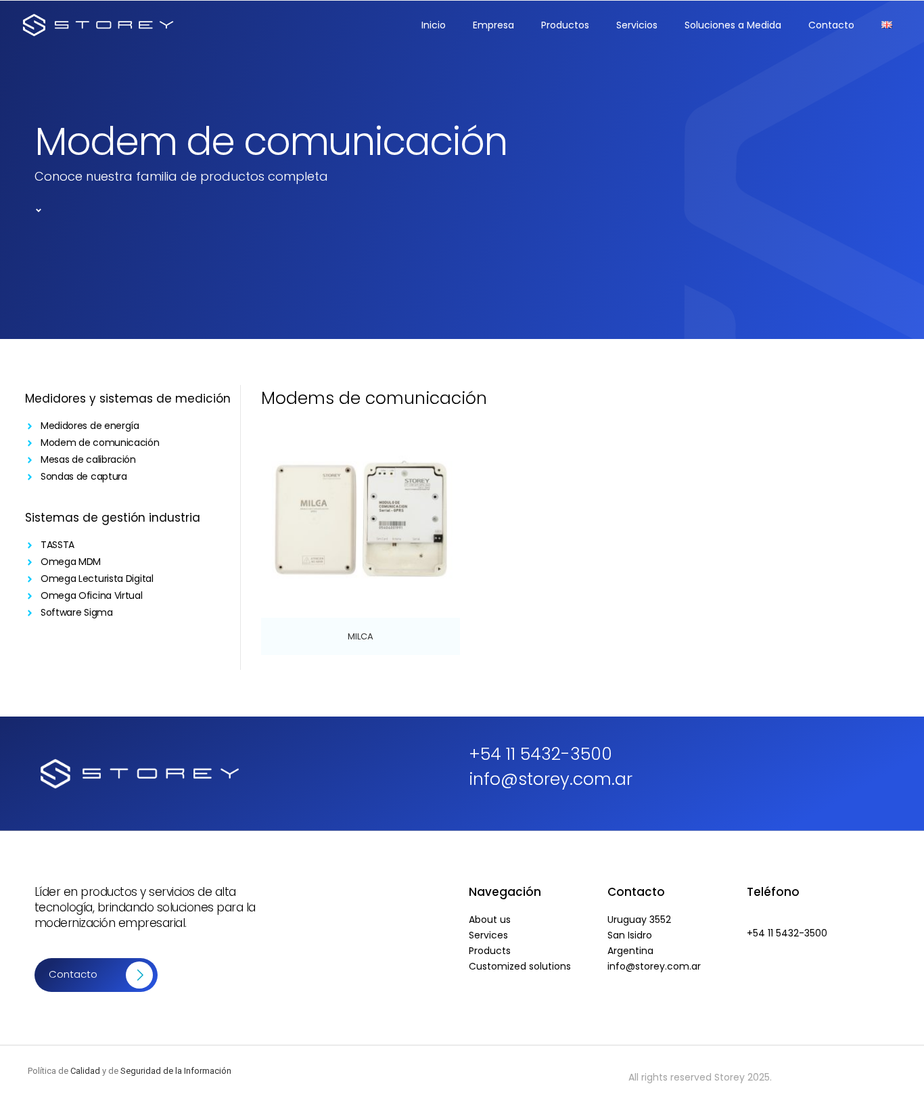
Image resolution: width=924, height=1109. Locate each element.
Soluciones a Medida (733, 25)
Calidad (85, 1071)
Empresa (493, 25)
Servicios (636, 25)
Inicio (433, 25)
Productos (565, 25)
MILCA (360, 636)
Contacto (831, 25)
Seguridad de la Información (175, 1071)
